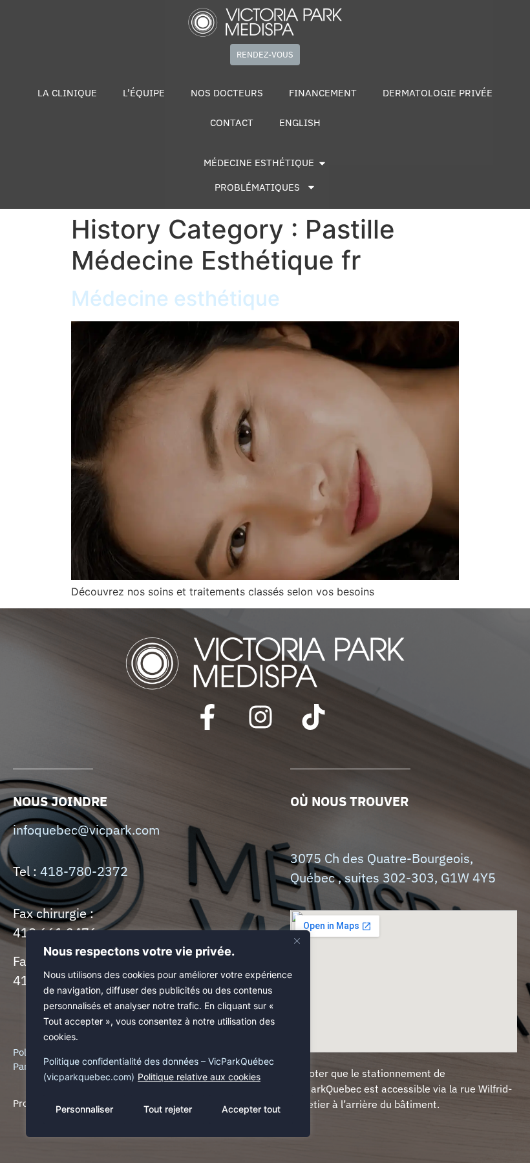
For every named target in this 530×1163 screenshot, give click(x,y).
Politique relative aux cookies (199, 1076)
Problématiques (257, 187)
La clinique (67, 93)
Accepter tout (251, 1109)
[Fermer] (296, 941)
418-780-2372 (84, 871)
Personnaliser (84, 1109)
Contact (231, 122)
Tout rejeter (167, 1109)
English (300, 122)
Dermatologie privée (438, 93)
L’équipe (144, 93)
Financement (323, 93)
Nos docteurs (227, 93)
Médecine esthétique (175, 298)
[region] (168, 1033)
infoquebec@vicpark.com (86, 829)
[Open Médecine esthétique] (322, 163)
